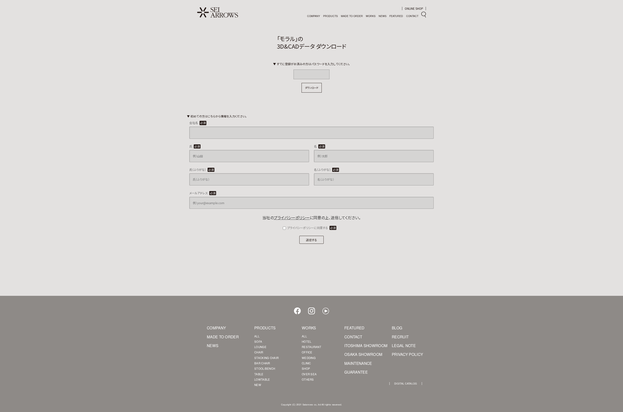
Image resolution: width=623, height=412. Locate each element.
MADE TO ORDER (352, 16)
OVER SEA (309, 374)
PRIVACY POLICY (404, 354)
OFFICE (307, 352)
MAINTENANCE (356, 363)
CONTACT (412, 16)
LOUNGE (260, 347)
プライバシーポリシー (292, 217)
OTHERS (308, 379)
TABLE (259, 374)
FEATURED (396, 16)
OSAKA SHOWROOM (356, 354)
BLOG (397, 328)
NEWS (382, 16)
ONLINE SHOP (414, 8)
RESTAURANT (311, 347)
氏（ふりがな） (201, 169)
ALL (256, 336)
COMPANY (313, 16)
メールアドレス (202, 193)
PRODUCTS (330, 16)
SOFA (258, 341)
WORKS (371, 16)
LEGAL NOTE (404, 345)
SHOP (306, 368)
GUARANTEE (356, 372)
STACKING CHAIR (266, 357)
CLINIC (306, 363)
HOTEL (307, 341)
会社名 (197, 123)
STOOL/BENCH (264, 368)
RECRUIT (400, 337)
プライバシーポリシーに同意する (311, 228)
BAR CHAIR (262, 363)
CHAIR (258, 352)
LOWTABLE (262, 379)
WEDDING (309, 357)
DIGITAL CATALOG (405, 383)
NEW (257, 384)
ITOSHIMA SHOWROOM (356, 345)
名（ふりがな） (326, 169)
